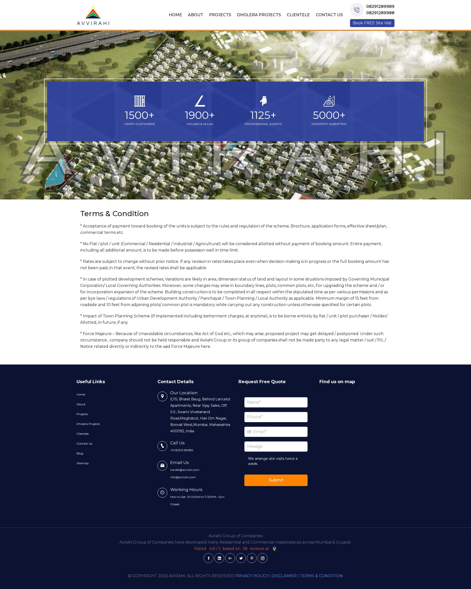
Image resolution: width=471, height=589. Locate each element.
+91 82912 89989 (181, 450)
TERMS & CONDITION (321, 576)
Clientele (298, 15)
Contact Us (329, 15)
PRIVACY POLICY (251, 576)
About (195, 15)
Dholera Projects (259, 15)
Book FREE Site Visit (372, 23)
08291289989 (380, 6)
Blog (80, 453)
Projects (220, 15)
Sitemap (83, 463)
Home (175, 15)
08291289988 (380, 13)
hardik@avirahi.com (184, 470)
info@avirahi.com (183, 477)
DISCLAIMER (284, 576)
